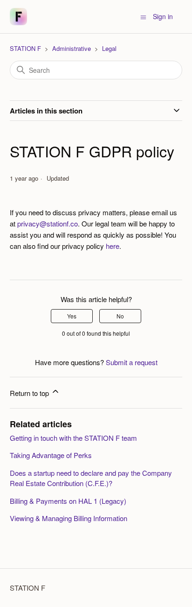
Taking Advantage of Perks (51, 455)
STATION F (25, 48)
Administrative (71, 48)
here (112, 246)
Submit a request (132, 362)
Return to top (30, 393)
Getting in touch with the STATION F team (73, 438)
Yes (71, 316)
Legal (109, 48)
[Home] (18, 16)
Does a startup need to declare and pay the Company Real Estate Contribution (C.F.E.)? (91, 478)
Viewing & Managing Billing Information (68, 518)
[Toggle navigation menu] (143, 16)
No (120, 316)
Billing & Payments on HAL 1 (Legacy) (68, 501)
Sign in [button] (163, 16)
